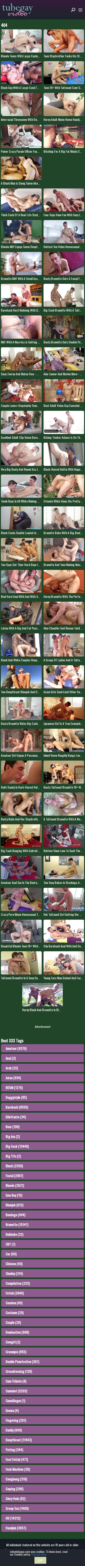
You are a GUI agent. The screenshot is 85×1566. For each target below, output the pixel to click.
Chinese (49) (14, 1263)
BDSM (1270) (14, 1087)
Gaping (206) (14, 1488)
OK (40, 1560)
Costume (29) (15, 1312)
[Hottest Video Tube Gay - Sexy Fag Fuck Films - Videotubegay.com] (17, 9)
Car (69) (11, 1253)
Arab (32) (12, 1067)
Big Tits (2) (13, 1155)
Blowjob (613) (14, 1204)
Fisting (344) (14, 1449)
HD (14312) (13, 1517)
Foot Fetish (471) (17, 1459)
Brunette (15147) (17, 1224)
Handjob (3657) (16, 1527)
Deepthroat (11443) (19, 1439)
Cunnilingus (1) (15, 1400)
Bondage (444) (15, 1214)
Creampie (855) (16, 1351)
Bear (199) (12, 1126)
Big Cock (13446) (17, 1146)
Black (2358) (14, 1165)
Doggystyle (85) (16, 1097)
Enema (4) (12, 1410)
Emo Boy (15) (14, 1195)
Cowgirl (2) (13, 1341)
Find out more (39, 1554)
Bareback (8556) (17, 1106)
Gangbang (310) (16, 1478)
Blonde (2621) (15, 1185)
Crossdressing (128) (19, 1371)
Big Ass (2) (13, 1136)
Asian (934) (13, 1077)
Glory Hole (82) (15, 1498)
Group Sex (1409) (17, 1508)
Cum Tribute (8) (16, 1380)
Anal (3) (11, 1058)
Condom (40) (14, 1302)
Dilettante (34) (16, 1116)
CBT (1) (10, 1243)
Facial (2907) (14, 1175)
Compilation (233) (18, 1283)
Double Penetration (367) (22, 1361)
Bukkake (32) (14, 1234)
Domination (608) (17, 1332)
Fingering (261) (16, 1420)
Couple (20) (13, 1322)
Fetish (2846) (15, 1292)
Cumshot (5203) (16, 1390)
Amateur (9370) (16, 1048)
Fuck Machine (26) (18, 1469)
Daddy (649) (14, 1429)
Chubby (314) (14, 1273)
